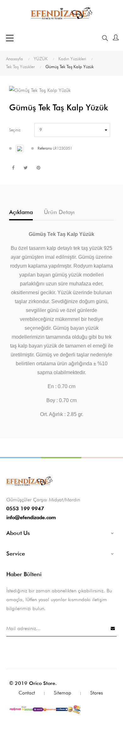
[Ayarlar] (115, 38)
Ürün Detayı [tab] (59, 212)
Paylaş (13, 168)
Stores (96, 693)
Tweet (26, 168)
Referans (45, 148)
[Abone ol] (113, 628)
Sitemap (62, 693)
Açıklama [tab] (21, 212)
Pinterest (38, 168)
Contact (27, 693)
